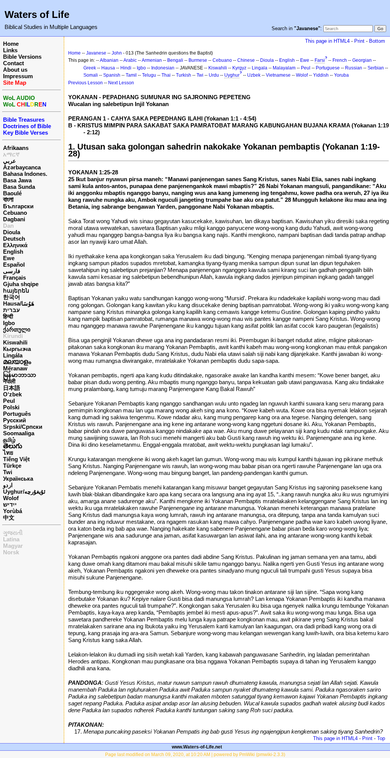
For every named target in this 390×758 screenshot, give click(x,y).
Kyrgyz (239, 68)
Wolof (11, 498)
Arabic (130, 60)
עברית (11, 310)
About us (15, 69)
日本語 (11, 388)
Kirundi (13, 336)
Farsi (320, 60)
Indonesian (162, 68)
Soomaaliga (18, 433)
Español (14, 264)
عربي (9, 161)
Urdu (214, 75)
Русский (14, 420)
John (117, 53)
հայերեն (16, 290)
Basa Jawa (17, 180)
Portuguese (328, 68)
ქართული (16, 329)
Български (18, 206)
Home (11, 43)
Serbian (376, 68)
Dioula (11, 232)
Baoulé (12, 193)
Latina (11, 539)
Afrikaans (16, 148)
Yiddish (321, 75)
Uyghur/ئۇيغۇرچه (24, 491)
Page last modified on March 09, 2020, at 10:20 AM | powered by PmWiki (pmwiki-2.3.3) (195, 754)
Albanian (109, 60)
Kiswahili (15, 342)
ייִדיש (10, 504)
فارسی (11, 271)
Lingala (259, 68)
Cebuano (15, 212)
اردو (8, 485)
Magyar (13, 545)
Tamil (131, 75)
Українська (18, 478)
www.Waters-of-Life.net (197, 747)
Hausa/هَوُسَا (18, 303)
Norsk (11, 552)
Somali (90, 75)
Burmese (198, 60)
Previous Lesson (85, 82)
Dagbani (14, 219)
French (339, 60)
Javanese (96, 53)
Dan (8, 225)
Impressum (18, 76)
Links (10, 50)
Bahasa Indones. (25, 174)
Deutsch (14, 238)
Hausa (108, 68)
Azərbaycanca (22, 167)
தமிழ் (9, 439)
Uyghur (232, 75)
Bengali (175, 60)
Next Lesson (121, 82)
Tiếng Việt (16, 459)
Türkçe (12, 465)
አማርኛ (11, 154)
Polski (11, 407)
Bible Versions (22, 56)
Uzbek (254, 75)
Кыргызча (17, 349)
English (13, 251)
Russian (353, 68)
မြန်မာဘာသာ (19, 375)
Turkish (183, 75)
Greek (89, 68)
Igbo (9, 323)
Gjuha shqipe (20, 284)
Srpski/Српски (22, 426)
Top (381, 738)
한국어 (11, 297)
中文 (8, 517)
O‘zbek (12, 394)
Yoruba (341, 75)
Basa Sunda (19, 186)
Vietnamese (278, 75)
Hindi (125, 68)
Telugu (149, 75)
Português (17, 413)
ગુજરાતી (12, 532)
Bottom (377, 41)
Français (14, 277)
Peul (9, 401)
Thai (166, 75)
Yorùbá (12, 511)
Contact (13, 63)
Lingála (12, 355)
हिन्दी (8, 316)
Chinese (246, 60)
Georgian (362, 60)
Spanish (111, 75)
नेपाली (9, 381)
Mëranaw (15, 368)
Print (359, 41)
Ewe (8, 258)
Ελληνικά (15, 245)
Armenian (152, 60)
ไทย (8, 452)
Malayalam (284, 68)
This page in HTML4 (327, 41)
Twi (7, 472)
